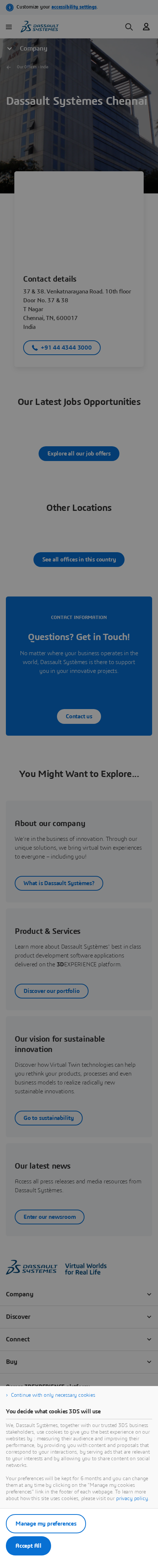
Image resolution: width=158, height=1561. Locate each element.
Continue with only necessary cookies (53, 1395)
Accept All (28, 1546)
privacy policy (132, 1498)
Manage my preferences (45, 1524)
